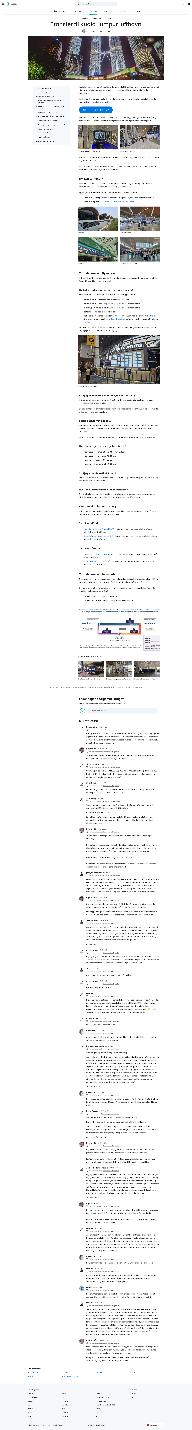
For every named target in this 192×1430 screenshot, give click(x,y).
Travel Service (66, 1405)
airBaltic (30, 1394)
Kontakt (134, 1397)
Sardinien (65, 1401)
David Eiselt (90, 31)
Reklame (61, 1425)
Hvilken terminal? (41, 93)
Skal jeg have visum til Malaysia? (49, 121)
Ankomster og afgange (70, 1376)
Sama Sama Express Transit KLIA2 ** (99, 554)
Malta (64, 1409)
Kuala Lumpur (96, 18)
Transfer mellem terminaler (45, 141)
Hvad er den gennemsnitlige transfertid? (51, 116)
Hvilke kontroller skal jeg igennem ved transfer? (50, 101)
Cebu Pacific (115, 202)
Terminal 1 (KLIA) (43, 133)
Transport (77, 11)
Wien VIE (64, 1394)
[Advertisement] (51, 163)
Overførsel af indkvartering (44, 129)
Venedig (98, 1409)
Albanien (65, 1412)
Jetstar (125, 202)
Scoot (131, 202)
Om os (134, 1394)
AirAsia (109, 102)
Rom (97, 1412)
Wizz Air (30, 1405)
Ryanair (98, 1394)
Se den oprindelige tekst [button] (113, 730)
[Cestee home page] (12, 4)
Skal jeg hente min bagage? (47, 112)
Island (30, 1412)
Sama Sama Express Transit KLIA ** (99, 529)
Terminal (93, 11)
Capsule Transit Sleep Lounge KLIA (98, 536)
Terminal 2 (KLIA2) (44, 137)
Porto (97, 1416)
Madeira (30, 1409)
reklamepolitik (137, 687)
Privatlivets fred (52, 1425)
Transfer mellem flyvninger (45, 97)
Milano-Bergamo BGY (103, 1397)
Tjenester (122, 11)
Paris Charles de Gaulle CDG (105, 1405)
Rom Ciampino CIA (102, 1401)
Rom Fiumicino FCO (68, 1397)
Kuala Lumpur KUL (58, 11)
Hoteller (107, 11)
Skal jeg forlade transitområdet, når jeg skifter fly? (51, 107)
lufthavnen (153, 316)
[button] (3, 4)
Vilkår (43, 1425)
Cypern (30, 1416)
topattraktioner (118, 319)
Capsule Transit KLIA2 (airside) (97, 561)
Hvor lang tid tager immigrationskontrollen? (52, 125)
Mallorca (65, 1416)
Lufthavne (84, 18)
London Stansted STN (35, 1397)
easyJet (30, 1401)
